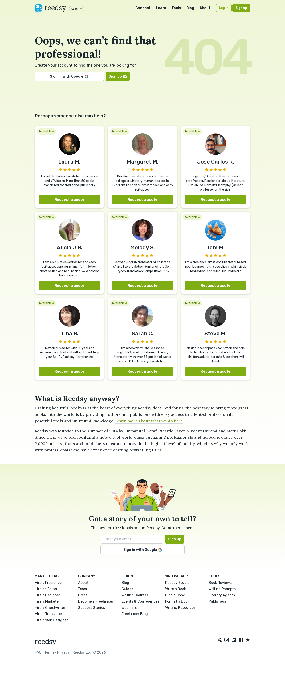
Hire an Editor (46, 589)
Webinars (129, 607)
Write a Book (175, 589)
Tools (176, 8)
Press (82, 595)
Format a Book (177, 601)
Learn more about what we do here (149, 420)
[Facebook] (241, 640)
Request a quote (69, 199)
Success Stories (91, 607)
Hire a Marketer (47, 601)
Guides (127, 589)
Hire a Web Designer (51, 620)
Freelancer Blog (135, 614)
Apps (74, 8)
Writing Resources (180, 607)
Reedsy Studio (177, 583)
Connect (143, 8)
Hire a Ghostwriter (50, 607)
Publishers (217, 601)
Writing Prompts (222, 589)
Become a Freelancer (95, 601)
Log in (223, 8)
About (205, 8)
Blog (190, 8)
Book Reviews (220, 583)
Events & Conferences (140, 601)
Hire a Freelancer (49, 583)
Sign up (241, 8)
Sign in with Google (66, 76)
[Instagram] (226, 640)
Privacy (63, 652)
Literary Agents (222, 595)
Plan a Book (175, 595)
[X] (219, 640)
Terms (49, 652)
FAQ (38, 652)
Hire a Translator (48, 614)
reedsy (55, 8)
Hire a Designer (47, 595)
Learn (161, 8)
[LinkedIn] (233, 640)
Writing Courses (135, 595)
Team (82, 589)
